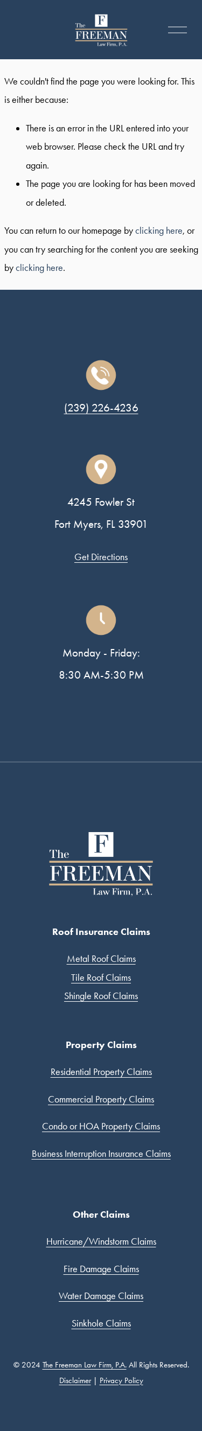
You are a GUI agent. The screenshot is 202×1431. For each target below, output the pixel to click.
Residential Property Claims (101, 1072)
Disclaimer (75, 1380)
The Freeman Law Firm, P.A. (85, 1365)
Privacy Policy (121, 1380)
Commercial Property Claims (101, 1099)
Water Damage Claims (101, 1296)
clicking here (159, 230)
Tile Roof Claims (101, 977)
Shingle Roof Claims (101, 996)
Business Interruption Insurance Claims (101, 1154)
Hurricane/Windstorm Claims (101, 1241)
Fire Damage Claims (101, 1269)
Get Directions (101, 557)
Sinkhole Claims (101, 1323)
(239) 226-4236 (101, 407)
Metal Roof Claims (101, 959)
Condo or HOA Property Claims (101, 1126)
